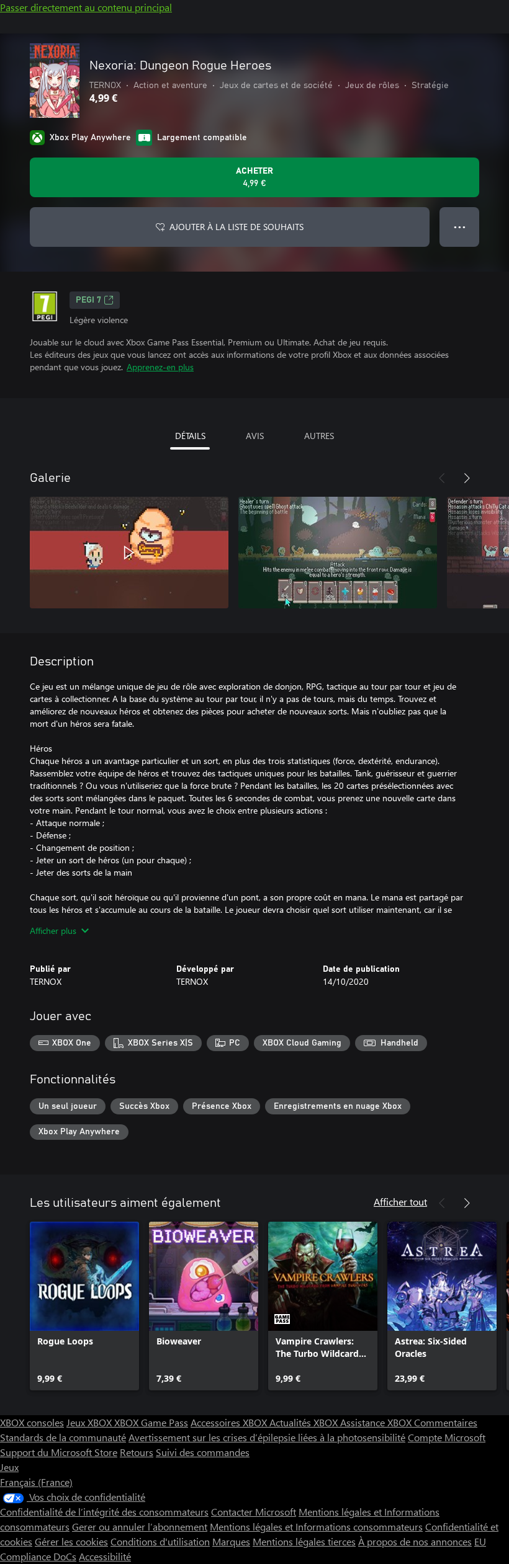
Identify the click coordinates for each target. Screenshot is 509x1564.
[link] (84, 1306)
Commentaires (445, 1422)
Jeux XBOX (90, 1422)
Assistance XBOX (377, 1422)
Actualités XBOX (304, 1422)
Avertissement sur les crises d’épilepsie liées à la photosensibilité (266, 1437)
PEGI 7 (88, 300)
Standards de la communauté (63, 1437)
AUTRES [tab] (319, 436)
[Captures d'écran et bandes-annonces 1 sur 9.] (129, 552)
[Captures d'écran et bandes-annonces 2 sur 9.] (337, 552)
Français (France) (36, 1481)
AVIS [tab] (255, 436)
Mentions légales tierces (304, 1541)
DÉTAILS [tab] (190, 436)
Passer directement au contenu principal (86, 7)
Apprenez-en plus (160, 367)
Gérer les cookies (71, 1541)
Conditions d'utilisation (160, 1541)
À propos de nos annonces (415, 1541)
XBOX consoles (32, 1422)
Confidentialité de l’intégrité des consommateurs (104, 1511)
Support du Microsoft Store (58, 1452)
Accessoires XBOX (230, 1422)
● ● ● (460, 226)
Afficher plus (53, 930)
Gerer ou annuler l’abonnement (139, 1526)
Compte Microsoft (446, 1437)
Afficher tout (400, 1201)
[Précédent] (442, 478)
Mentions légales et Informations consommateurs (316, 1526)
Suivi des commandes (203, 1452)
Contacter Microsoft (253, 1511)
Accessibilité (105, 1556)
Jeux (9, 1466)
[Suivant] (466, 478)
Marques (231, 1541)
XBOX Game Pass (151, 1422)
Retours (136, 1452)
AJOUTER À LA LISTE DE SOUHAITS (236, 227)
